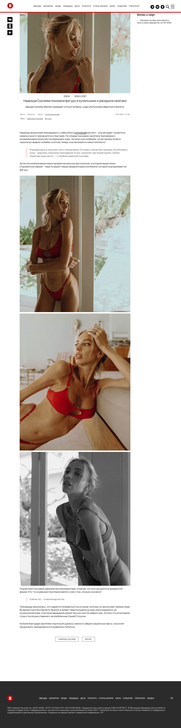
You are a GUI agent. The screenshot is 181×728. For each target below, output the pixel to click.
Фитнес (48, 118)
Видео (150, 698)
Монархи (48, 6)
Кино (112, 6)
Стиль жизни (100, 6)
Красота (86, 6)
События (122, 6)
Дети (77, 6)
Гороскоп (134, 6)
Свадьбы (68, 6)
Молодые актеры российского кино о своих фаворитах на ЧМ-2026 (154, 21)
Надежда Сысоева (35, 118)
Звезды (37, 6)
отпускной (81, 132)
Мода (58, 6)
